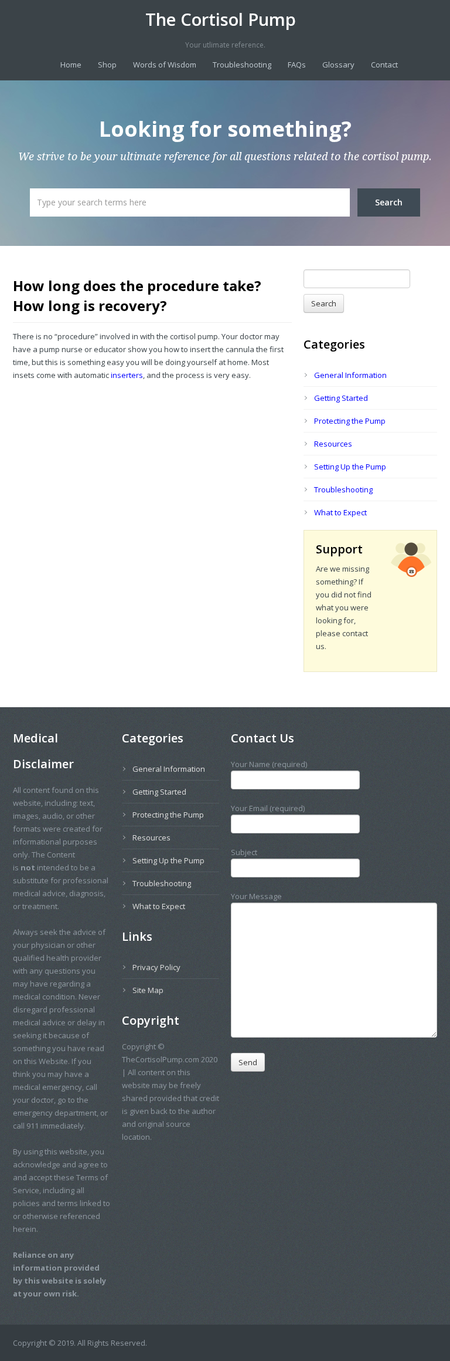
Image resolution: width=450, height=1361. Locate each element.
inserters (126, 375)
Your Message (256, 896)
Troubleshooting (242, 64)
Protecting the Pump (350, 421)
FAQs (297, 64)
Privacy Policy (156, 967)
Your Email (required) (268, 808)
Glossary (338, 64)
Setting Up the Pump (350, 466)
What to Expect (340, 512)
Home (70, 64)
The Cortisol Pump (220, 19)
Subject (244, 852)
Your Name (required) (269, 764)
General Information (350, 375)
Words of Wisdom (164, 64)
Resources (333, 443)
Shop (107, 64)
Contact (384, 64)
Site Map (147, 990)
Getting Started (341, 398)
